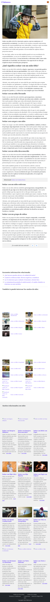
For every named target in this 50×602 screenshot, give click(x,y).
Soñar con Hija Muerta (23, 475)
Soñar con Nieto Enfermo (23, 561)
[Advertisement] (25, 259)
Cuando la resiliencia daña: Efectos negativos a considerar (21, 277)
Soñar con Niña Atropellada (23, 520)
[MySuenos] (6, 2)
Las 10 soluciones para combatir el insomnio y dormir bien (21, 280)
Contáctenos (27, 596)
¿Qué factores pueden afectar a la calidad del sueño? (19, 275)
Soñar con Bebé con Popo (40, 431)
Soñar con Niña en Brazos (40, 520)
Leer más (8, 453)
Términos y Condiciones (15, 596)
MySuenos (29, 600)
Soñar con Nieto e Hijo (40, 561)
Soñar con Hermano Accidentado (9, 561)
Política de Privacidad (18, 594)
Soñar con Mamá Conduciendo (8, 520)
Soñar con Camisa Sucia (18, 180)
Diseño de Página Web (37, 596)
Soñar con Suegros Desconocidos (24, 431)
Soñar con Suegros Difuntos (8, 431)
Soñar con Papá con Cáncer (40, 475)
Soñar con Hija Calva (9, 474)
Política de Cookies (32, 594)
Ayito (25, 598)
